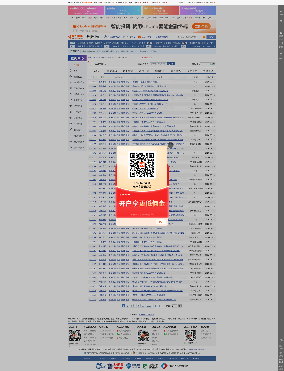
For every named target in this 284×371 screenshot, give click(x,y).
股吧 (163, 2)
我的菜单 (189, 2)
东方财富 (97, 2)
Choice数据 (154, 2)
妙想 (144, 2)
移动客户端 (86, 2)
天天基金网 (108, 2)
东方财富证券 (121, 2)
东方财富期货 (134, 2)
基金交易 (209, 2)
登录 (181, 2)
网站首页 (71, 2)
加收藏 (78, 2)
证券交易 (199, 2)
